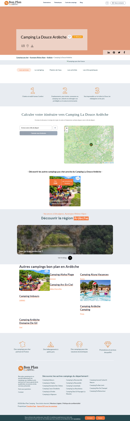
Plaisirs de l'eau (55, 70)
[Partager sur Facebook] (124, 52)
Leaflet (106, 162)
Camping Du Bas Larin (97, 385)
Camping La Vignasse (49, 394)
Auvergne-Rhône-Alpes (37, 57)
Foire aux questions (24, 389)
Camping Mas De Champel (98, 388)
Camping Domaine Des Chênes (53, 386)
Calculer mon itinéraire (38, 133)
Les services (24, 70)
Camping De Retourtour (98, 391)
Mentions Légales (56, 403)
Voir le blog (62, 258)
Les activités (72, 70)
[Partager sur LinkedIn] (114, 52)
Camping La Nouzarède (73, 383)
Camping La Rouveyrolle (74, 380)
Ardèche (49, 57)
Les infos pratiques (90, 70)
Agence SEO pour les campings (47, 406)
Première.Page (31, 406)
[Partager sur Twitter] (119, 52)
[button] (91, 144)
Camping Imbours (48, 380)
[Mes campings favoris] (107, 3)
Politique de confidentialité (71, 403)
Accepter (90, 418)
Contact (21, 392)
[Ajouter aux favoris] (70, 37)
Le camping (39, 70)
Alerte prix (79, 37)
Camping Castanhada (73, 386)
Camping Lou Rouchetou (74, 388)
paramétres (77, 419)
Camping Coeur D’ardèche (51, 388)
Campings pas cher (22, 57)
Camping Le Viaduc (49, 383)
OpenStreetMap (114, 162)
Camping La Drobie (49, 391)
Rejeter (100, 418)
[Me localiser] (55, 128)
